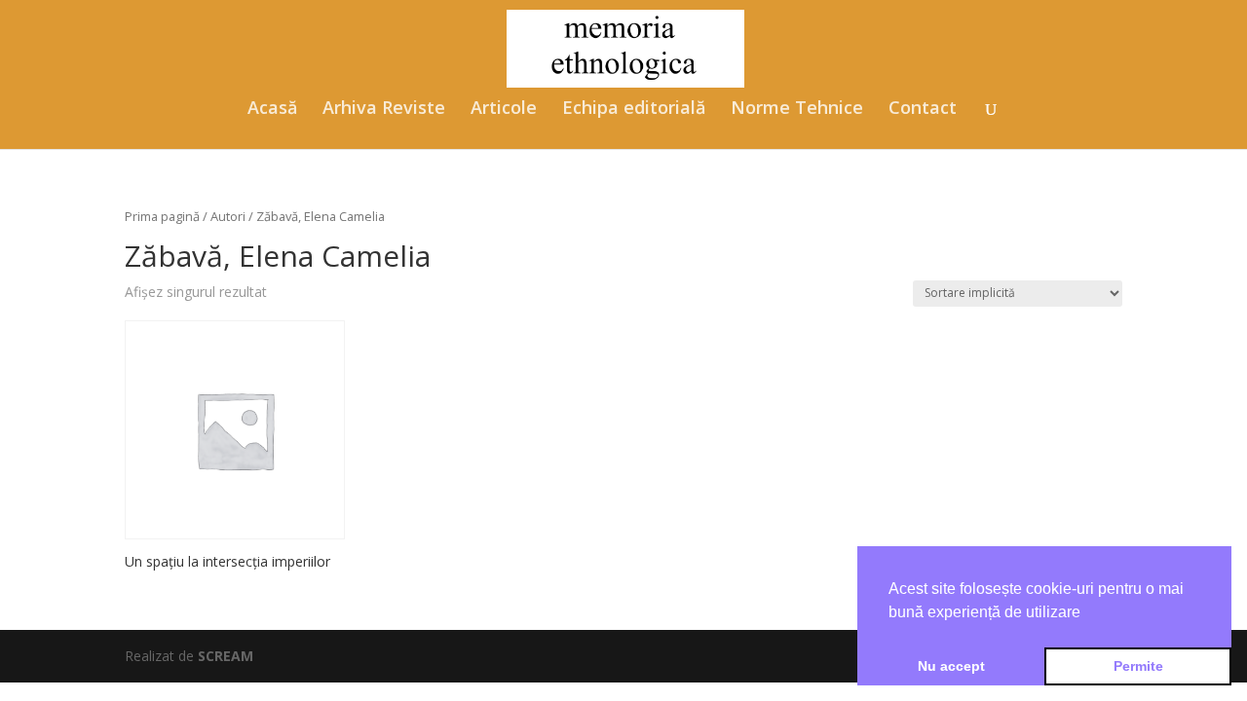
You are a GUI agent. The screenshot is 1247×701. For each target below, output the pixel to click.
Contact (922, 109)
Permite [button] (1138, 666)
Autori (228, 216)
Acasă (272, 109)
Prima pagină (162, 216)
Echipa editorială (633, 109)
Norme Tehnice (797, 109)
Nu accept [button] (951, 666)
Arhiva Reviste (383, 109)
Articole (504, 109)
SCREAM (225, 655)
